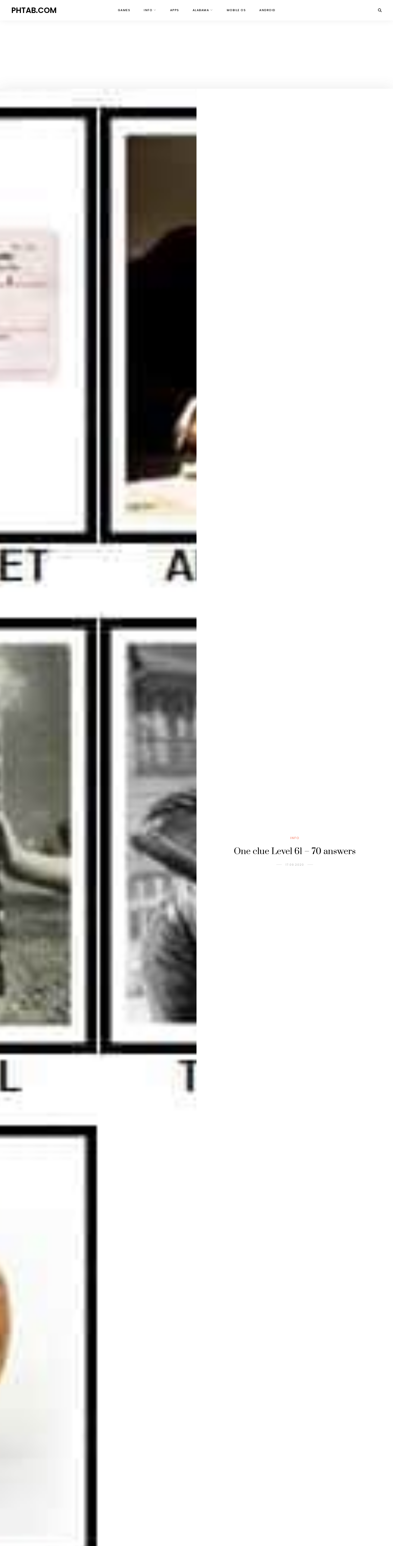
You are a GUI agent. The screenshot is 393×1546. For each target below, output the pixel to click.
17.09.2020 (295, 865)
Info (148, 10)
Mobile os (236, 10)
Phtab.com (34, 10)
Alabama (201, 10)
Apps (174, 10)
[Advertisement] (196, 54)
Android (267, 10)
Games (124, 10)
